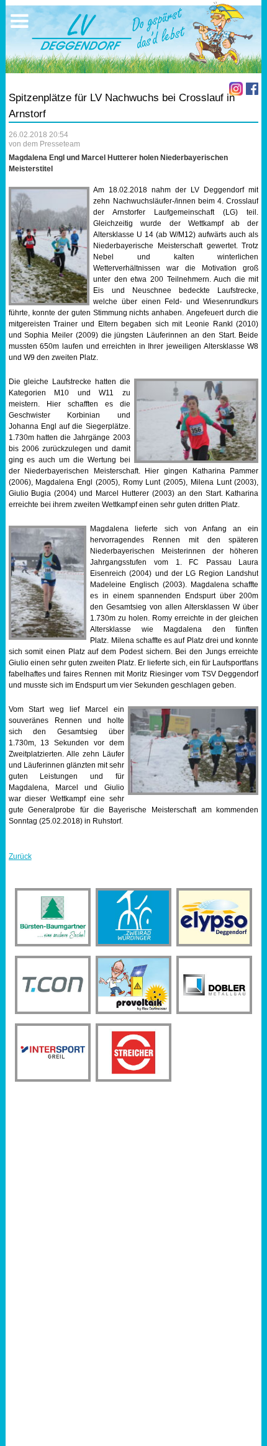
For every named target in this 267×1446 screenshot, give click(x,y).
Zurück (20, 856)
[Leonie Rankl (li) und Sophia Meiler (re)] (196, 421)
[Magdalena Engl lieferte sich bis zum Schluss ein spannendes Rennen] (49, 246)
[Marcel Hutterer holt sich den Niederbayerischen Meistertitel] (47, 583)
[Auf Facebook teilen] (252, 89)
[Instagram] (236, 89)
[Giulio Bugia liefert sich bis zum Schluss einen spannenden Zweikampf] (193, 750)
